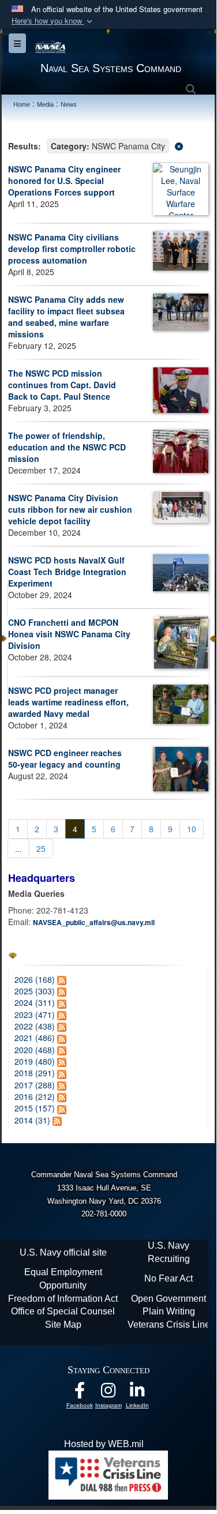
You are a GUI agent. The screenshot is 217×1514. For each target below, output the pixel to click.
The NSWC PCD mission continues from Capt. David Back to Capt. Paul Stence (62, 384)
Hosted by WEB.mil (104, 1444)
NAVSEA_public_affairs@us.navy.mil (94, 922)
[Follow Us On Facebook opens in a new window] (79, 1393)
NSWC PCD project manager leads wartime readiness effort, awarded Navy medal (68, 702)
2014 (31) (32, 1120)
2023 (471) (34, 1014)
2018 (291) (34, 1073)
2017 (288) (34, 1085)
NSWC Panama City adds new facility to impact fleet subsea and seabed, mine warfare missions (66, 317)
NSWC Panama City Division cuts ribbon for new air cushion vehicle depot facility (70, 509)
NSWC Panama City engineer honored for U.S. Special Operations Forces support (64, 180)
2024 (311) (34, 1002)
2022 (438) (34, 1026)
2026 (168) (34, 979)
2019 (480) (34, 1061)
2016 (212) (34, 1096)
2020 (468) (34, 1049)
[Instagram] (108, 1393)
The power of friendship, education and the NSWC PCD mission (67, 447)
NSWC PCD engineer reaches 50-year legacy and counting (65, 758)
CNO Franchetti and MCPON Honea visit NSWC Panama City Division (69, 634)
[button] (53, 21)
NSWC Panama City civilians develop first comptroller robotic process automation (72, 248)
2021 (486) (34, 1037)
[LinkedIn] (137, 1393)
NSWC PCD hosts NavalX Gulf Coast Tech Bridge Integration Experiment (67, 571)
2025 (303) (34, 991)
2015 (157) (34, 1108)
